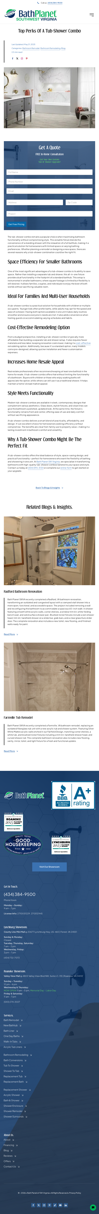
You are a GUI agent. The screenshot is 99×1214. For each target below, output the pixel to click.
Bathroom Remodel (31, 48)
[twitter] (17, 58)
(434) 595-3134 (35, 467)
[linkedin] (66, 1205)
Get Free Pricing (16, 224)
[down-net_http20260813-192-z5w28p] (49, 643)
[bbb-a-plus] (73, 782)
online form (66, 467)
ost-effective (84, 343)
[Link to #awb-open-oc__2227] (92, 15)
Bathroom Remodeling (50, 48)
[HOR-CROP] (30, 10)
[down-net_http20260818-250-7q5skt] (49, 517)
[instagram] (22, 58)
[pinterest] (27, 58)
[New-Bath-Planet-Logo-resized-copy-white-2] (24, 792)
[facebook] (13, 58)
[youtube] (60, 1205)
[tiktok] (55, 1205)
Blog (63, 48)
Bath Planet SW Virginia (48, 461)
